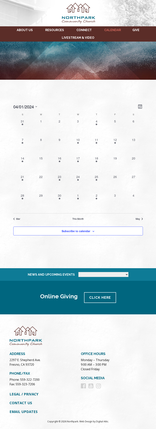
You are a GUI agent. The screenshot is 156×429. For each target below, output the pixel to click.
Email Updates (23, 411)
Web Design (85, 421)
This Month (78, 218)
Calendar (112, 30)
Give (135, 30)
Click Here (100, 297)
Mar (18, 218)
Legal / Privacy (24, 394)
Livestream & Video (78, 37)
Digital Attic (102, 421)
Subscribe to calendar (76, 231)
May (138, 218)
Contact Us (21, 403)
